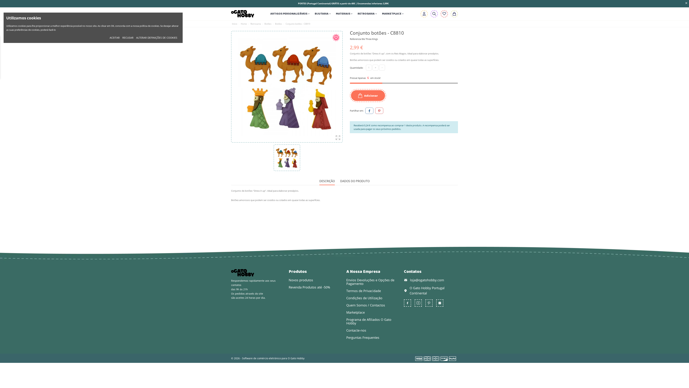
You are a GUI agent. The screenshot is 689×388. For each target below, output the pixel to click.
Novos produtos (301, 280)
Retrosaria (368, 13)
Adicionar (371, 95)
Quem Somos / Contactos (365, 305)
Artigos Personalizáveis (290, 13)
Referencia (355, 39)
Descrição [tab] (327, 181)
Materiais (344, 13)
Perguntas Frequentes (362, 337)
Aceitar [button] (115, 37)
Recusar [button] (127, 37)
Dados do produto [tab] (355, 181)
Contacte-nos (356, 330)
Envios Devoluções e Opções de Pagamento (370, 281)
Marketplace (393, 13)
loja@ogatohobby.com (427, 280)
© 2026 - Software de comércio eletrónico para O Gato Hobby (267, 358)
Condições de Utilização (364, 298)
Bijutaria (323, 13)
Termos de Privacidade (363, 291)
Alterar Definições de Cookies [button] (156, 37)
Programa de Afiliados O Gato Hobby (368, 321)
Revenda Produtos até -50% (309, 287)
